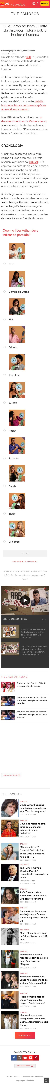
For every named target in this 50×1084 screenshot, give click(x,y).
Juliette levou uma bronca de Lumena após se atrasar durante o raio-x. (23, 105)
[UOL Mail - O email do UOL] (33, 3)
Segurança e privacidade (25, 1081)
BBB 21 (33, 162)
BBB (28, 57)
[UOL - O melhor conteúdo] (4, 4)
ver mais (23, 1035)
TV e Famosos (25, 14)
